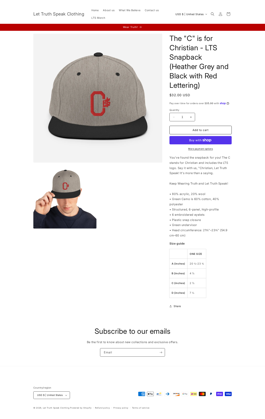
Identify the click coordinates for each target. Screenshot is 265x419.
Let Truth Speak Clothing (56, 408)
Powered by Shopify (81, 408)
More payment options (200, 148)
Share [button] (177, 306)
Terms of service (140, 408)
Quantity (174, 109)
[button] (213, 14)
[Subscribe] (161, 352)
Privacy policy (120, 408)
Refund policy (102, 408)
